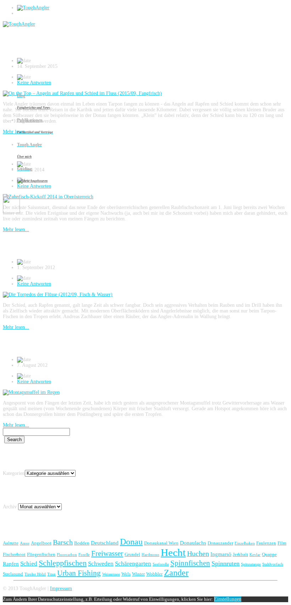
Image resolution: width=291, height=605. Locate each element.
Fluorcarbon (67, 555)
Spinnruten (226, 563)
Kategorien (14, 473)
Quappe (269, 554)
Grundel (132, 554)
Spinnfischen (190, 563)
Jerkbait (240, 554)
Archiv (10, 506)
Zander (176, 572)
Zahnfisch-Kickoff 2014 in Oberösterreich (79, 147)
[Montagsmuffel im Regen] (31, 392)
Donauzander (220, 543)
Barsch (63, 542)
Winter (138, 574)
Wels (126, 574)
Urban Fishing (79, 573)
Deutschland (105, 543)
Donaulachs (193, 543)
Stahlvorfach (272, 564)
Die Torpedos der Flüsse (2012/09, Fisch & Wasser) (95, 245)
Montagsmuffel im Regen (49, 343)
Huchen (198, 553)
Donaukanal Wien (161, 543)
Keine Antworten (34, 284)
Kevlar (254, 555)
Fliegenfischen (41, 554)
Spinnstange (251, 564)
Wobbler (154, 574)
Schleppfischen (63, 562)
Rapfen (11, 564)
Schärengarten (133, 563)
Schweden (101, 563)
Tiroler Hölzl (35, 574)
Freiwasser (107, 553)
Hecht (173, 552)
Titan (51, 574)
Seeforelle (161, 564)
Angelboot (41, 543)
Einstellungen (227, 599)
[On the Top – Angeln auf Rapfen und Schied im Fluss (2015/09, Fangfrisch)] (82, 93)
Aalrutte (10, 543)
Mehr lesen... (16, 229)
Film (282, 543)
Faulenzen (266, 543)
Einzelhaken (245, 543)
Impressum (61, 588)
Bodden (81, 543)
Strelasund (13, 574)
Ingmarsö (220, 554)
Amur (24, 543)
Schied (28, 563)
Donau (131, 541)
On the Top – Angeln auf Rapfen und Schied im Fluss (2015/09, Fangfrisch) (138, 44)
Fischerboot (14, 554)
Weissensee (111, 574)
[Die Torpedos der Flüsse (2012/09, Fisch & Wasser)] (57, 294)
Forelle (84, 555)
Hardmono (150, 555)
